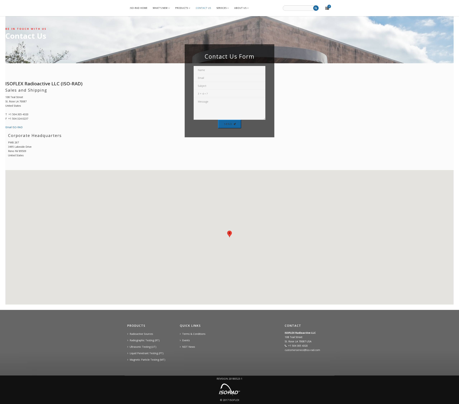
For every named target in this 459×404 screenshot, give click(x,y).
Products (181, 7)
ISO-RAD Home (138, 7)
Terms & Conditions (193, 334)
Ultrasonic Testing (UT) (143, 346)
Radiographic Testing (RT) (145, 340)
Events (186, 340)
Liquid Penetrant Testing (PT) (147, 353)
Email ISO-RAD (14, 127)
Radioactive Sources (141, 334)
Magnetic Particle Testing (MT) (147, 359)
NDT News (188, 346)
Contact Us (203, 7)
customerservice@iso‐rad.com (302, 350)
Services (221, 7)
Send (228, 124)
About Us (240, 7)
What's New (160, 7)
